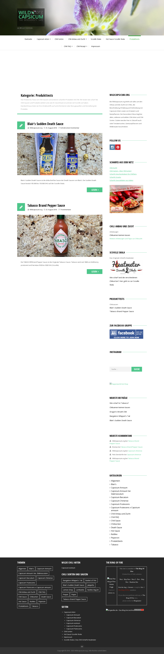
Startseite (28, 39)
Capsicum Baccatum (119, 497)
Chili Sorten (59, 39)
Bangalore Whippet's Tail (72, 580)
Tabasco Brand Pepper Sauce (46, 205)
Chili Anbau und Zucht (76, 39)
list (142, 587)
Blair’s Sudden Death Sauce (45, 123)
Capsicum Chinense (119, 500)
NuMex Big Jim (93, 590)
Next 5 (134, 579)
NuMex (114, 534)
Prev (138, 579)
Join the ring (122, 587)
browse (130, 587)
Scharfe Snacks (115, 177)
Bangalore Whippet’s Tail (120, 416)
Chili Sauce (115, 520)
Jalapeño (90, 585)
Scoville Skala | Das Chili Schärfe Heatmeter (80, 640)
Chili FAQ (67, 46)
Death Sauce (116, 527)
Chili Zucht (113, 168)
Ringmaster (137, 601)
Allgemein (115, 480)
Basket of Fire (90, 580)
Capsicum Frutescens (120, 504)
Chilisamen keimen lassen (120, 235)
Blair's (113, 484)
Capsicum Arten (43, 39)
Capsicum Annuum (119, 487)
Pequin (65, 594)
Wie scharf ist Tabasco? (119, 403)
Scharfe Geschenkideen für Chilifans (123, 174)
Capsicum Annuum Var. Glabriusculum (121, 492)
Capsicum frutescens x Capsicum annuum (34, 587)
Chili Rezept (81, 46)
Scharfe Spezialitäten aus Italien (121, 180)
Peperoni (115, 537)
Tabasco (114, 544)
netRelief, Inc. (111, 593)
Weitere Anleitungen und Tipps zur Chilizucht (126, 239)
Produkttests (135, 39)
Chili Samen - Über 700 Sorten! (120, 171)
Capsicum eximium (68, 568)
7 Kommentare (65, 209)
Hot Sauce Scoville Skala (115, 39)
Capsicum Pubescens (74, 629)
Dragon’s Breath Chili (118, 411)
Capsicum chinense (135, 451)
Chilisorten (116, 524)
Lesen (94, 189)
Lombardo (80, 590)
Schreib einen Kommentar (69, 128)
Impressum (95, 46)
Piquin (73, 594)
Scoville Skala (96, 39)
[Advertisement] (82, 68)
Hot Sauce (115, 531)
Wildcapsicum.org (36, 128)
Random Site (134, 582)
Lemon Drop (68, 590)
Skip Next (127, 579)
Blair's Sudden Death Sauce (73, 585)
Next (121, 579)
